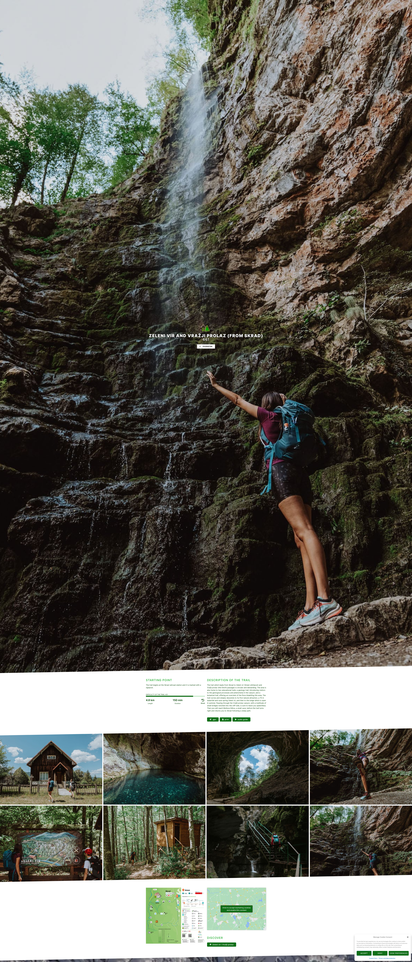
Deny (380, 953)
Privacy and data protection (387, 958)
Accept (364, 953)
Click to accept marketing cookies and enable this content (237, 909)
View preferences (399, 953)
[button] (408, 937)
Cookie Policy (373, 958)
